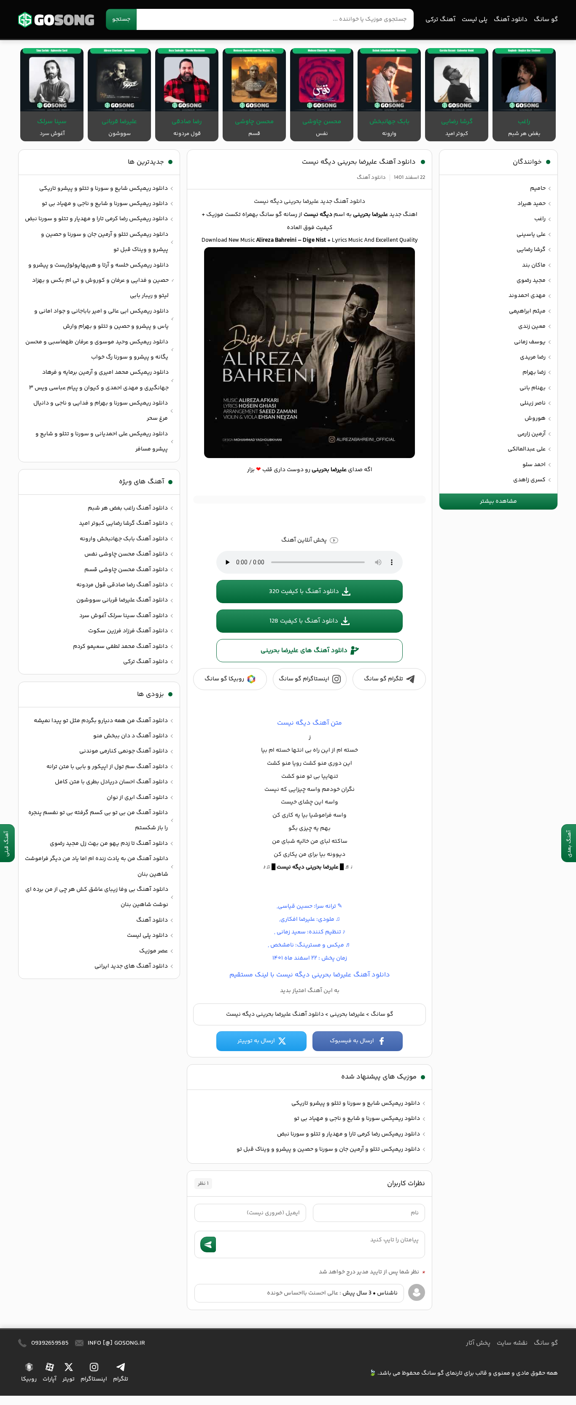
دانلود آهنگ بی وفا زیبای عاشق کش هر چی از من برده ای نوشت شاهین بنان (96, 897)
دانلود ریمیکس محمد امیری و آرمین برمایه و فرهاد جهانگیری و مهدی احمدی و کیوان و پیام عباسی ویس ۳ (99, 380)
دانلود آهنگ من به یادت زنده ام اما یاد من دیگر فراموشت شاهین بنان (96, 866)
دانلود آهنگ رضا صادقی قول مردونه (122, 585)
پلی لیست (474, 19)
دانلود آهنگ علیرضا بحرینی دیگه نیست (359, 162)
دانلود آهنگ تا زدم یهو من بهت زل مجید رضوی (109, 843)
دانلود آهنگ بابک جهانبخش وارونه (124, 539)
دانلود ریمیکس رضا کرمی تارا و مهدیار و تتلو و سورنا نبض (348, 1134)
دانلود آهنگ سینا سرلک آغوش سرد (123, 615)
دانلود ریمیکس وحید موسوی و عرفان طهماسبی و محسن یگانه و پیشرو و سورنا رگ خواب (96, 349)
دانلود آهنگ (511, 19)
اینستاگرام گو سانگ (304, 679)
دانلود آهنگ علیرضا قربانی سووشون (122, 600)
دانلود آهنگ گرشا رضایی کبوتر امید (123, 523)
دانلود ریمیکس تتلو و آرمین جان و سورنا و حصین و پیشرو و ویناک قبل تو (328, 1149)
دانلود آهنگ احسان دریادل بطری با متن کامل (111, 782)
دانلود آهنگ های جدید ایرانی (131, 966)
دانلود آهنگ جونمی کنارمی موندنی (123, 751)
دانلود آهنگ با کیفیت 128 (303, 621)
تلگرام (120, 1379)
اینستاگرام (94, 1379)
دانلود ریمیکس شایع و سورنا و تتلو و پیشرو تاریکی (355, 1103)
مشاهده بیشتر (498, 501)
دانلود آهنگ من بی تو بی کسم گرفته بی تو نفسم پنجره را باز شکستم (98, 820)
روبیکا (29, 1379)
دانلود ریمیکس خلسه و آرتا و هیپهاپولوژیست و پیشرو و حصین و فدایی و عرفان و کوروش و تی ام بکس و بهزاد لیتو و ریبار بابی (98, 281)
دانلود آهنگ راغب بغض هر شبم (128, 508)
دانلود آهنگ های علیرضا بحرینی (304, 650)
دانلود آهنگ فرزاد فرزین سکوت (128, 631)
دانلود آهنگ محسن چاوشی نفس (126, 554)
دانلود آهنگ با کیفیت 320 (304, 591)
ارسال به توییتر (256, 1041)
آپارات (50, 1379)
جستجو (121, 19)
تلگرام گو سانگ (383, 679)
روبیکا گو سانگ (224, 679)
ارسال (208, 1244)
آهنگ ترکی (440, 19)
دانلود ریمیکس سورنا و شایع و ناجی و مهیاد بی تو (357, 1118)
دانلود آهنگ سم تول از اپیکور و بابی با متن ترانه (107, 766)
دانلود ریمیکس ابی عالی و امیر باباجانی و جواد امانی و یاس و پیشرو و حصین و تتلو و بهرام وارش (101, 319)
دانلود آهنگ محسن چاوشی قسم (126, 569)
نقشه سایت (512, 1343)
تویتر (68, 1379)
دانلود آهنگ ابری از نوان (137, 797)
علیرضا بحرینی (347, 1014)
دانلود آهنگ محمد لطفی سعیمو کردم (120, 646)
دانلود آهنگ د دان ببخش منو (130, 736)
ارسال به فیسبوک (352, 1041)
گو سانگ (56, 19)
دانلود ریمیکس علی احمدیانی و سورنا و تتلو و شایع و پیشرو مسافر (101, 441)
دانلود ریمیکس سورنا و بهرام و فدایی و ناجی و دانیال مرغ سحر (100, 411)
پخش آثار (478, 1343)
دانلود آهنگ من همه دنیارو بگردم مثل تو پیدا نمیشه (101, 720)
